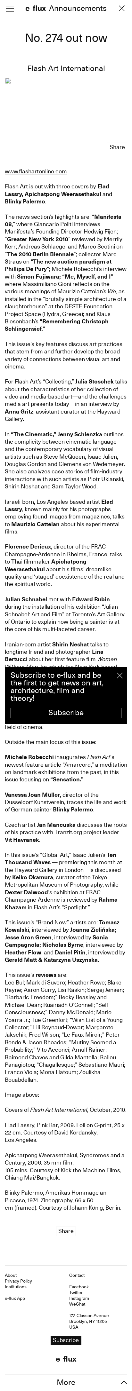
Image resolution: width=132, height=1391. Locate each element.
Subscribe (66, 712)
